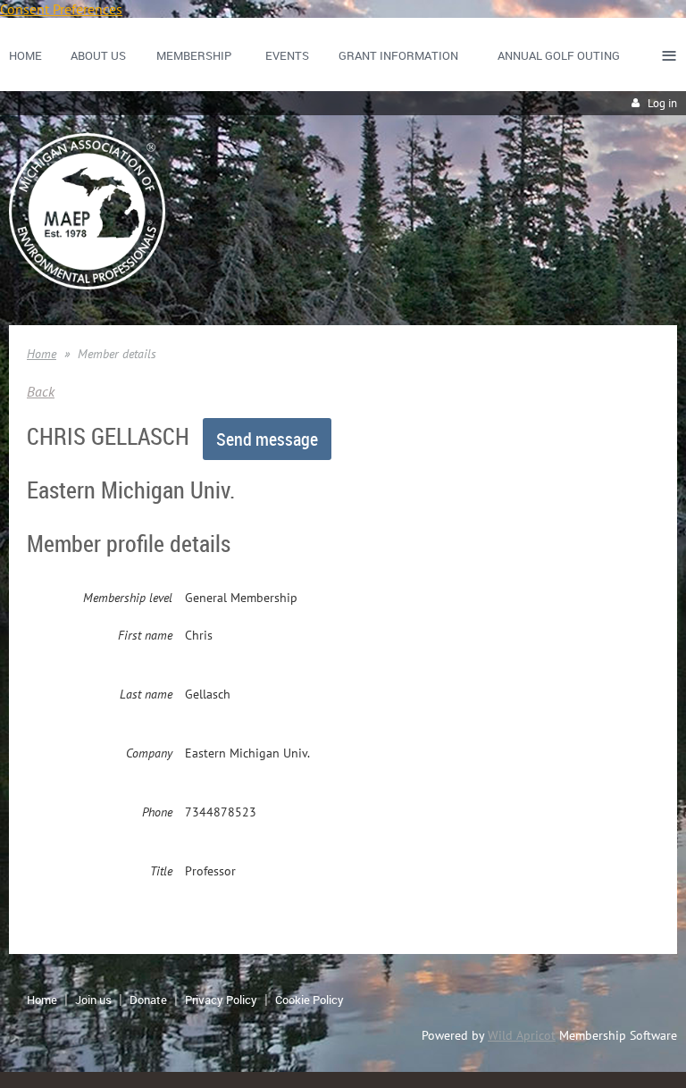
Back (40, 391)
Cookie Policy (309, 1000)
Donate (148, 1000)
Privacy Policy (221, 1000)
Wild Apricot (522, 1035)
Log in (662, 103)
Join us (93, 1000)
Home (41, 354)
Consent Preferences (61, 9)
